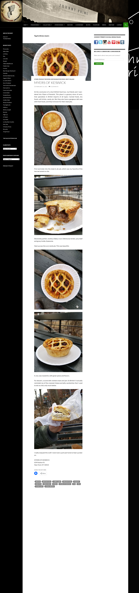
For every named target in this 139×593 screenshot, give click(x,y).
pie (74, 484)
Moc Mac (5, 124)
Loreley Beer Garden (8, 122)
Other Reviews (59, 25)
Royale (5, 61)
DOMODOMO (7, 97)
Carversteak (6, 92)
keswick (76, 481)
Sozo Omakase (7, 83)
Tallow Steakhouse (8, 63)
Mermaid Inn (6, 88)
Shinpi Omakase (7, 102)
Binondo (5, 129)
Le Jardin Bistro (7, 80)
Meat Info (70, 25)
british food (47, 481)
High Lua (5, 114)
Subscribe (99, 63)
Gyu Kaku (5, 119)
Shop (25, 25)
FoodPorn (96, 25)
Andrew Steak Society (8, 75)
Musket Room (6, 95)
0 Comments (54, 86)
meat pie (38, 484)
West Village (70, 79)
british (38, 481)
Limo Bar (5, 58)
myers (55, 484)
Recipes (88, 25)
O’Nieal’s (5, 117)
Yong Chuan (6, 131)
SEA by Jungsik (7, 110)
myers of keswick (65, 484)
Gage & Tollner (7, 78)
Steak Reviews (35, 25)
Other (36, 79)
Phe (4, 56)
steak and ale (50, 486)
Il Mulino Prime (7, 127)
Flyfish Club (6, 66)
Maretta (5, 73)
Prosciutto (6, 49)
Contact (119, 25)
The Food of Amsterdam (9, 85)
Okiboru (5, 107)
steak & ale (39, 486)
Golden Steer (6, 100)
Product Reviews (45, 79)
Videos (104, 25)
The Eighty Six (6, 105)
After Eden (6, 51)
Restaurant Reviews (58, 79)
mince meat (47, 484)
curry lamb (56, 481)
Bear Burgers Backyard (9, 71)
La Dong (5, 54)
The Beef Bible (7, 38)
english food (67, 481)
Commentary (79, 25)
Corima (5, 68)
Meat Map (111, 25)
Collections (47, 25)
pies (79, 484)
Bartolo (5, 112)
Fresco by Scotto (7, 90)
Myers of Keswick (50, 83)
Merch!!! (5, 37)
